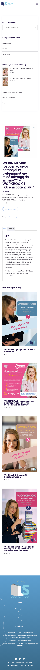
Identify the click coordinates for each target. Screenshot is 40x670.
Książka (5, 49)
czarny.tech (30, 665)
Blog (20, 615)
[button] (34, 127)
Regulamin (6, 103)
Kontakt (20, 621)
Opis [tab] (4, 228)
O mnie (20, 612)
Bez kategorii (7, 43)
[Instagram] (24, 659)
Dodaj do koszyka (10, 209)
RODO (10, 662)
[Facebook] (16, 659)
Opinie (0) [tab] (11, 228)
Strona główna (20, 609)
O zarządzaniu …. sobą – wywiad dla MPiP (20, 633)
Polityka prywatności (9, 97)
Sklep (20, 618)
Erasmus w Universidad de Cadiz (20, 641)
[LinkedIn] (20, 659)
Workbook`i (6, 54)
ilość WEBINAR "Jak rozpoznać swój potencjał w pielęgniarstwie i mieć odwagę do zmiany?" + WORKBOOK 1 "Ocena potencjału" (18, 197)
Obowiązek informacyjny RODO (12, 92)
